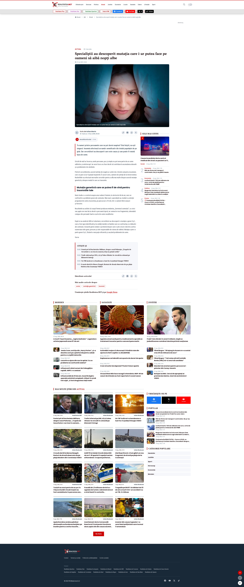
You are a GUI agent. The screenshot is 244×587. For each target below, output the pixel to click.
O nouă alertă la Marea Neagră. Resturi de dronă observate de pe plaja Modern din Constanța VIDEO (106, 265)
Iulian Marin (91, 131)
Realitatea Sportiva (69, 569)
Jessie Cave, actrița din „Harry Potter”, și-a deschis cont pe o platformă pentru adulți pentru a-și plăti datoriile (78, 352)
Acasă (78, 17)
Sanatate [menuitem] (132, 4)
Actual (91, 17)
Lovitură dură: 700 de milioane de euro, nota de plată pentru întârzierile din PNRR (157, 182)
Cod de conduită (104, 558)
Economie (148, 168)
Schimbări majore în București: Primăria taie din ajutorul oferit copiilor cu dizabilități (119, 351)
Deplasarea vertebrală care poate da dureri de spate (121, 358)
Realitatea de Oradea (145, 569)
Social (143, 164)
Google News (112, 292)
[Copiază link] (123, 132)
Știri (85, 17)
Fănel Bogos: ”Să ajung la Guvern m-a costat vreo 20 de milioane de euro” (172, 351)
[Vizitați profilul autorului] (77, 132)
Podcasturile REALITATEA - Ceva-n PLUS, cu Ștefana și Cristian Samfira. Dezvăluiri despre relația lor (155, 203)
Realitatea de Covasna (132, 569)
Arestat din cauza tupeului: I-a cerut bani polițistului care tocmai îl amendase (129, 524)
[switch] (190, 4)
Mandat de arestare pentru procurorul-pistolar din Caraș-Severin (170, 367)
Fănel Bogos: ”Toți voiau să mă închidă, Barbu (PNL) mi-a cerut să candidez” (170, 359)
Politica (147, 188)
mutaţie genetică (89, 286)
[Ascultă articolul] (240, 573)
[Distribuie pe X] (136, 132)
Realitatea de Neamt (106, 569)
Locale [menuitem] (125, 4)
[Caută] (184, 5)
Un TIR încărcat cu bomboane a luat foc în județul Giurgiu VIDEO (105, 261)
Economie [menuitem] (118, 4)
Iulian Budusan (108, 415)
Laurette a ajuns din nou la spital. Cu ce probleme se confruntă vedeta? (76, 361)
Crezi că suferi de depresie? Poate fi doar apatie (119, 366)
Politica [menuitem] (96, 4)
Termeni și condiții (75, 558)
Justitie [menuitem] (110, 4)
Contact (66, 558)
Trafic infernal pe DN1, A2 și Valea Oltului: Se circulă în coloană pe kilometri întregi (105, 256)
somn (78, 286)
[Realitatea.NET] (62, 4)
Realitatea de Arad (98, 572)
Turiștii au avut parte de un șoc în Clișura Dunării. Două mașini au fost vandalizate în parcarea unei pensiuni (67, 491)
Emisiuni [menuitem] (88, 4)
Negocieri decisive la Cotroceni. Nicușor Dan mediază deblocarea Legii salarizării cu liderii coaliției (157, 192)
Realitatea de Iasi (123, 572)
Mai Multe (99, 534)
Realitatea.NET (77, 415)
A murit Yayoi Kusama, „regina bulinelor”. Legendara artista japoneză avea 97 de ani (74, 340)
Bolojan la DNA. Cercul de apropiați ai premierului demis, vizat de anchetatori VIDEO (170, 376)
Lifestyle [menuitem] (146, 4)
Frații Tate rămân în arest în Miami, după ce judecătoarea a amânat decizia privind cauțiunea (167, 340)
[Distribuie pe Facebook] (127, 132)
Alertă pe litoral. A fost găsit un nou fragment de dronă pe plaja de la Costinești (129, 455)
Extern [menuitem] (140, 4)
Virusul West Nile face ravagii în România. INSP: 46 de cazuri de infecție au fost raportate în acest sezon (121, 375)
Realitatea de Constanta (84, 572)
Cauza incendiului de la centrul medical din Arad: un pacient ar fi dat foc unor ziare (154, 160)
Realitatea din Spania (150, 572)
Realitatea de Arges (111, 572)
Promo (147, 198)
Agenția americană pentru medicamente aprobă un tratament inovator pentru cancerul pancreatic (121, 340)
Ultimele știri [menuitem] (79, 4)
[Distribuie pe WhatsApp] (131, 132)
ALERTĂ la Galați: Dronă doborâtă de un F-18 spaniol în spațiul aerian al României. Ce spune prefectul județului (98, 456)
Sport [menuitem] (153, 4)
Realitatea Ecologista (92, 569)
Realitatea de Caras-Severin (161, 569)
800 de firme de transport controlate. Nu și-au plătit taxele (157, 171)
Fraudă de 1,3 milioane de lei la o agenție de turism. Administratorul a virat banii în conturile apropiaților (98, 491)
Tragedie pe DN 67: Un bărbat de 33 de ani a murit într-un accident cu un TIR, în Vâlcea (129, 489)
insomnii (102, 286)
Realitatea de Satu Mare (136, 572)
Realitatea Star (80, 569)
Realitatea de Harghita (70, 572)
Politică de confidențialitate (90, 558)
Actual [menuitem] (103, 4)
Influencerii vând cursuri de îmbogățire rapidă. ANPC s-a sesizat (76, 369)
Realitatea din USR (119, 569)
